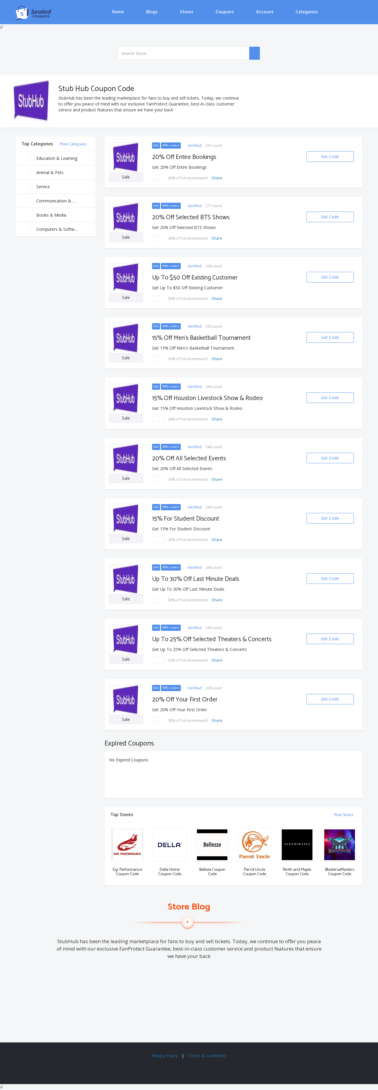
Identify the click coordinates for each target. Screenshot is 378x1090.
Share (216, 178)
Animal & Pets (49, 172)
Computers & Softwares (59, 229)
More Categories (73, 144)
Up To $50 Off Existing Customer (195, 278)
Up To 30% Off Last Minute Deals (195, 579)
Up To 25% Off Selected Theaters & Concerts (211, 639)
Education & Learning (56, 158)
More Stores (344, 815)
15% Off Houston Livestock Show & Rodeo (207, 398)
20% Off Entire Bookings (184, 157)
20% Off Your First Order (185, 700)
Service (43, 186)
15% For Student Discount (185, 519)
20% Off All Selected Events (189, 459)
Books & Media (51, 215)
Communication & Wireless (62, 201)
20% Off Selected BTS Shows (190, 217)
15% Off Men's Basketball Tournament (201, 338)
